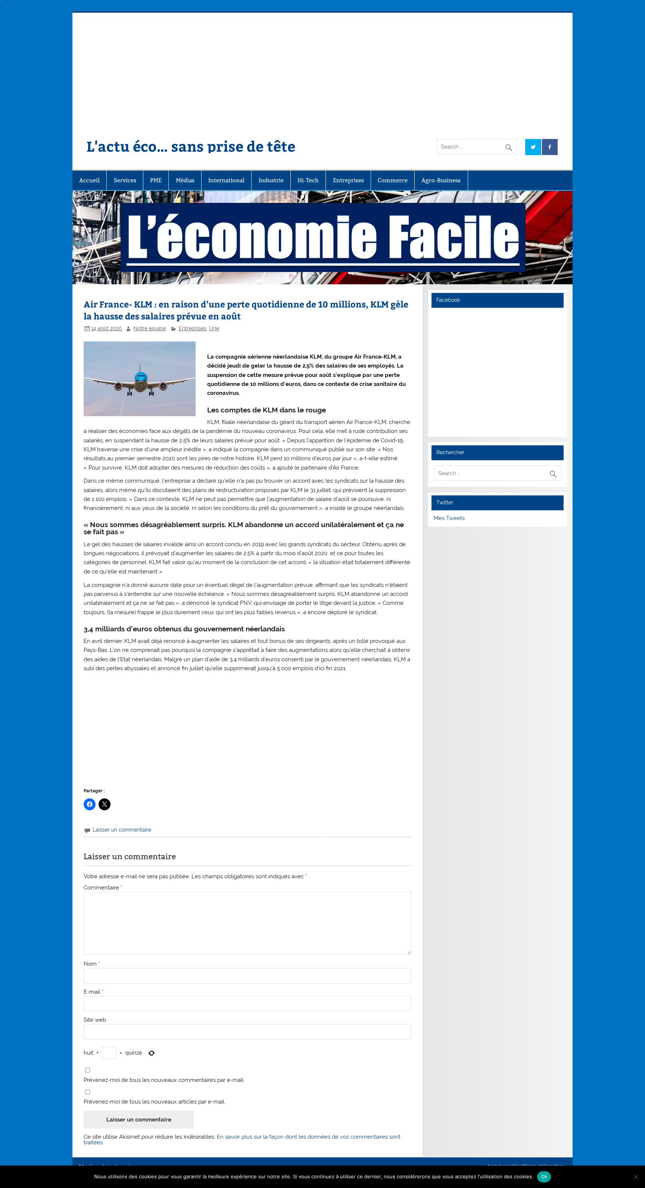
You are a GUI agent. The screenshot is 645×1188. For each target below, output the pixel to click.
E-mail (93, 992)
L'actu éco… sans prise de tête (191, 145)
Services (125, 180)
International (226, 180)
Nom (92, 964)
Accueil (89, 180)
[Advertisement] (322, 68)
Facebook (448, 300)
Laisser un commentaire (122, 830)
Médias (185, 180)
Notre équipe (150, 328)
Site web (95, 1020)
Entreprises (348, 180)
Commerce (393, 180)
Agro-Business (441, 180)
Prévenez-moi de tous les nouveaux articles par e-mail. (154, 1102)
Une (214, 328)
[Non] (635, 1177)
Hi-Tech (308, 180)
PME (156, 180)
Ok (544, 1176)
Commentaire (103, 888)
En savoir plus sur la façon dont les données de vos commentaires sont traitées (242, 1139)
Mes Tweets (449, 518)
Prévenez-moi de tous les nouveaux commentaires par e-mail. (164, 1080)
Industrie (271, 180)
